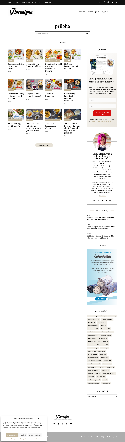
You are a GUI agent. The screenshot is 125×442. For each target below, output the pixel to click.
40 (47, 74)
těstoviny (107, 364)
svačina (107, 361)
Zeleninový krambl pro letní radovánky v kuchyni (53, 67)
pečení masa (93, 348)
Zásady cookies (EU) (87, 437)
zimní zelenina (94, 383)
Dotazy (40, 2)
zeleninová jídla (94, 380)
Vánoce (106, 370)
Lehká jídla (49, 60)
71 (28, 99)
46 (10, 101)
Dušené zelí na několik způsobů (33, 95)
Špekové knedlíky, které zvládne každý (16, 66)
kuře (104, 325)
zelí (105, 380)
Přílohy (11, 60)
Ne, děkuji (22, 435)
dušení (92, 322)
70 (10, 129)
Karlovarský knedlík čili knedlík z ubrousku (69, 97)
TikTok (108, 2)
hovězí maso (93, 325)
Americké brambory (49, 95)
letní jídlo (92, 338)
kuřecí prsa (105, 329)
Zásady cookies (15, 439)
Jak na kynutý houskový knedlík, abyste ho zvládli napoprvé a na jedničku (72, 128)
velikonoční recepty (107, 367)
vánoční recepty (108, 373)
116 (67, 136)
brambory (93, 316)
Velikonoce (93, 367)
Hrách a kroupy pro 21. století (14, 125)
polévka (105, 348)
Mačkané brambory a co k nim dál (71, 66)
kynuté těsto (93, 335)
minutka (92, 341)
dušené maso (107, 319)
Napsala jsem (93, 12)
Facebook (104, 2)
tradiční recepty (94, 364)
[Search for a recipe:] (62, 34)
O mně (10, 2)
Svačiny (59, 120)
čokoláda (106, 383)
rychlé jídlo (93, 354)
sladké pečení (93, 357)
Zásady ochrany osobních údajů (28, 439)
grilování (102, 322)
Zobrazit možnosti (35, 435)
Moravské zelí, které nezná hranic (34, 65)
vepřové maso (94, 370)
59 (28, 133)
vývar (91, 376)
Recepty (82, 12)
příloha (102, 351)
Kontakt (48, 2)
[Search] (87, 33)
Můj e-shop (106, 12)
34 (10, 72)
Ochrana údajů (100, 437)
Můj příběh (16, 2)
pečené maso (94, 345)
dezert (113, 316)
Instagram (100, 2)
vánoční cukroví (94, 373)
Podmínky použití (112, 437)
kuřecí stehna (94, 332)
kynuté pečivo (107, 332)
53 (47, 99)
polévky (92, 351)
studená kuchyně (95, 361)
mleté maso (103, 341)
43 (66, 72)
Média (34, 2)
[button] (38, 418)
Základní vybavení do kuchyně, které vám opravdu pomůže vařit (101, 218)
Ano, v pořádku (12, 435)
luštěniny (103, 338)
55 (47, 131)
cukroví (103, 316)
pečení (105, 345)
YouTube (116, 2)
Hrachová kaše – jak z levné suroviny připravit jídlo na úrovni (34, 127)
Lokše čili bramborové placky (50, 126)
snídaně (105, 357)
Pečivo (48, 120)
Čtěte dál (102, 196)
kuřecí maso (93, 329)
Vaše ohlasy (26, 2)
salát (103, 354)
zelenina (101, 376)
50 (28, 69)
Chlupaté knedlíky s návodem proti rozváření (16, 96)
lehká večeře (106, 335)
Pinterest (112, 2)
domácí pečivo (94, 319)
